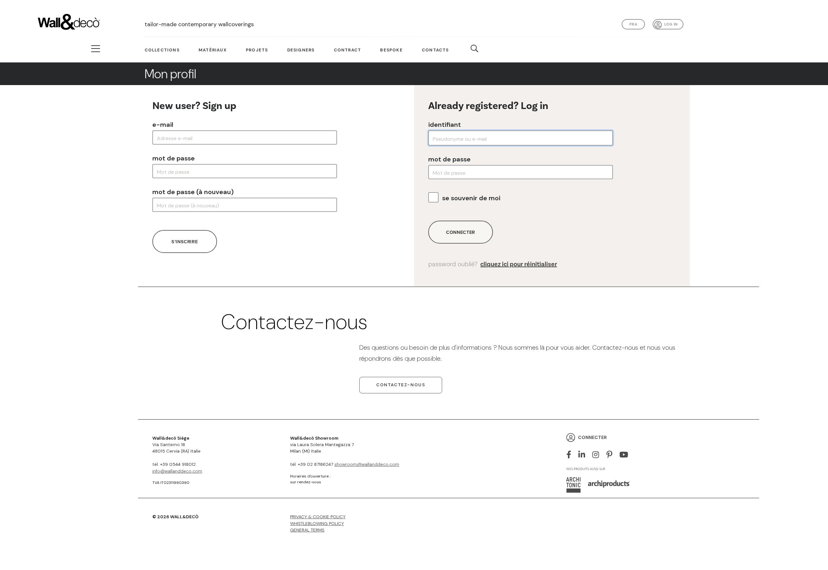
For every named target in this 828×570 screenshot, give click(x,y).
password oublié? (492, 264)
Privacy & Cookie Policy (317, 517)
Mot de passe (173, 158)
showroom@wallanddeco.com (366, 464)
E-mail (162, 124)
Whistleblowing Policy (317, 523)
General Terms (307, 530)
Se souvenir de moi (471, 198)
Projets (257, 50)
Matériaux (213, 50)
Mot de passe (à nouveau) (193, 192)
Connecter (460, 232)
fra (633, 24)
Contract (347, 50)
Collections (162, 50)
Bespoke (391, 50)
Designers (301, 50)
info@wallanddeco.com (177, 471)
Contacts (435, 50)
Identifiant (444, 124)
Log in (671, 24)
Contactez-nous (400, 385)
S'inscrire (184, 241)
